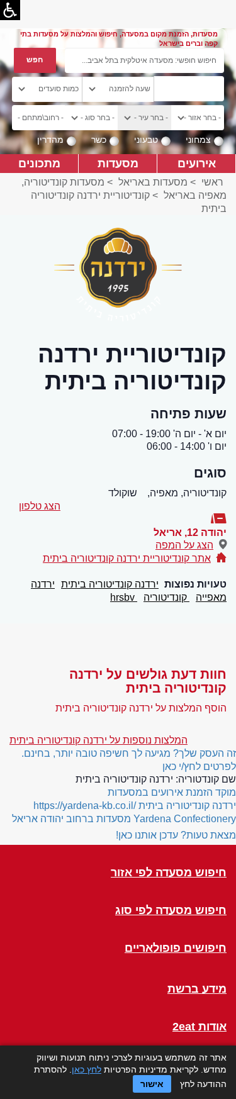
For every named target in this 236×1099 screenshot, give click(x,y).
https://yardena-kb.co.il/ (84, 805)
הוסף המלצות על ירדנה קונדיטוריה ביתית (141, 708)
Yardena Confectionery (184, 818)
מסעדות (118, 163)
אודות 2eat (199, 1027)
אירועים (196, 163)
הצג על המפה (184, 545)
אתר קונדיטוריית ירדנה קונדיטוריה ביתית (127, 558)
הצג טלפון (39, 506)
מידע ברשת (197, 989)
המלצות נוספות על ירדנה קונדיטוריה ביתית (98, 740)
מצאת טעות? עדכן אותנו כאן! (176, 835)
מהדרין (50, 140)
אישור (152, 1084)
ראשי (212, 182)
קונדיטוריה (166, 597)
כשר (98, 140)
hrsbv (123, 597)
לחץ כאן (86, 1069)
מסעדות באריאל (153, 182)
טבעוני (146, 140)
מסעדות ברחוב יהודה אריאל (71, 818)
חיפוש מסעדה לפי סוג (171, 911)
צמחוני (198, 140)
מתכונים (39, 163)
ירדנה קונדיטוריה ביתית (110, 584)
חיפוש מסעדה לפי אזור (169, 873)
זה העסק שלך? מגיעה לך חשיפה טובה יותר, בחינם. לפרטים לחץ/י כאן (128, 760)
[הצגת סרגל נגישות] (10, 10)
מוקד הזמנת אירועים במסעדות (172, 792)
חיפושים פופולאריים (176, 948)
